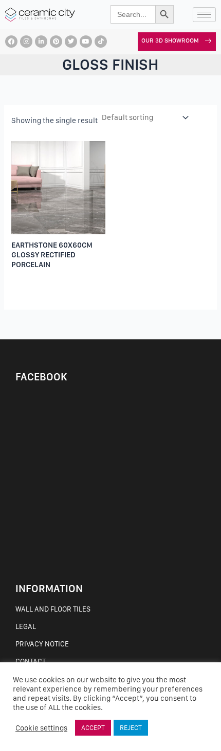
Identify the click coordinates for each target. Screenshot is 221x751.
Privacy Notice (42, 644)
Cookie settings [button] (41, 728)
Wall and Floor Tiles (52, 609)
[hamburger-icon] (204, 14)
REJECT (131, 728)
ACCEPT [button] (93, 728)
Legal (25, 626)
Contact (30, 661)
